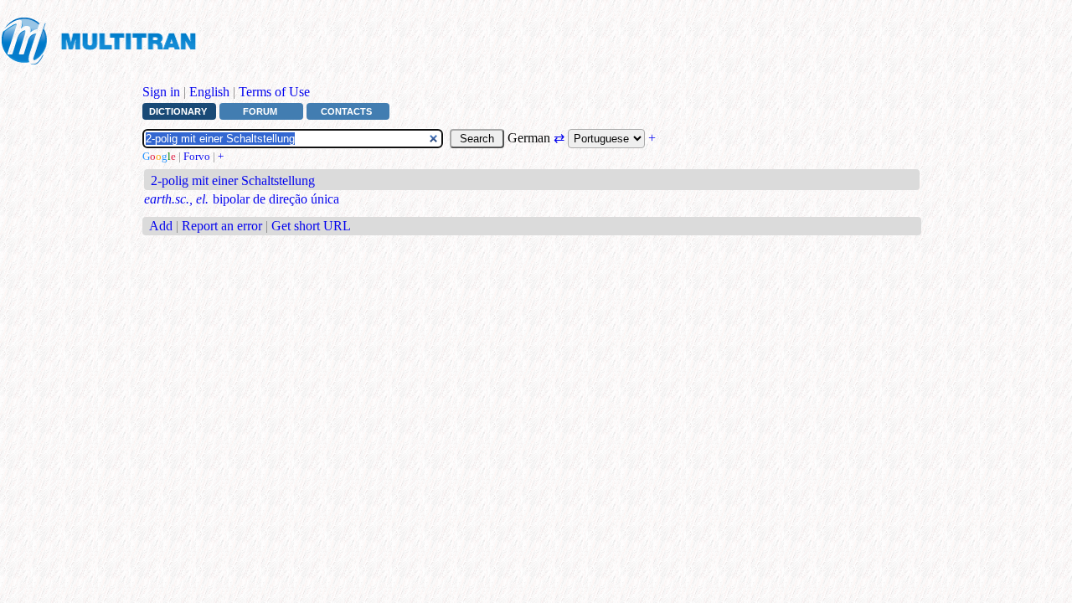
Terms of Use (274, 92)
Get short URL (311, 226)
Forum (260, 111)
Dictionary (178, 111)
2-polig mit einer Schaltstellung (233, 180)
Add (161, 226)
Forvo (196, 156)
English (209, 92)
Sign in (161, 92)
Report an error (222, 226)
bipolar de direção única (276, 199)
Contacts (346, 111)
